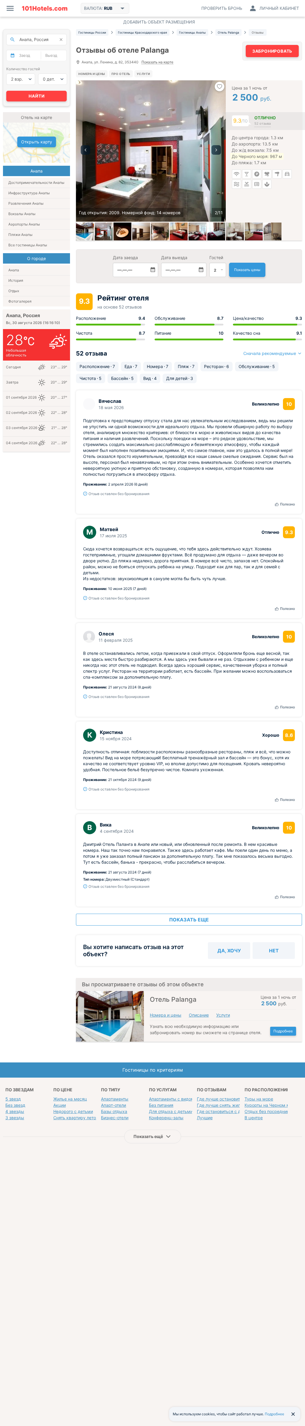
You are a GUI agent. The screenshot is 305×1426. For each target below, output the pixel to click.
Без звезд (15, 1105)
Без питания (161, 1105)
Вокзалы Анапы (21, 214)
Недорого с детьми (73, 1111)
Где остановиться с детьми (225, 1111)
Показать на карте (157, 62)
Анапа (13, 270)
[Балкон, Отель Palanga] (272, 231)
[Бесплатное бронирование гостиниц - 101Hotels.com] (44, 8)
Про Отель (120, 74)
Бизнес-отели (114, 1117)
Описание (199, 1015)
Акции (59, 1105)
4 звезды (14, 1111)
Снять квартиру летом (76, 1117)
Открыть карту (36, 141)
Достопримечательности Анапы (36, 182)
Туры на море (259, 1098)
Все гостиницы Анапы (27, 245)
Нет (274, 951)
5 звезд (13, 1098)
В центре (254, 1117)
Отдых (13, 291)
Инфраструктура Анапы (29, 193)
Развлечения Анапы (25, 203)
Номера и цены (91, 74)
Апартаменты (114, 1098)
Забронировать (272, 51)
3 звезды (14, 1117)
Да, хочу (229, 951)
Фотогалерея (20, 301)
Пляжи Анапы (20, 234)
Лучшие (205, 1117)
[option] (151, 151)
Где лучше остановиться (222, 1098)
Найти (37, 95)
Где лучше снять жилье (221, 1105)
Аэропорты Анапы (24, 224)
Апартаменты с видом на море (180, 1098)
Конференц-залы (166, 1117)
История (15, 280)
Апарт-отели (113, 1105)
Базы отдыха (114, 1111)
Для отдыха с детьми (171, 1111)
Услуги (143, 74)
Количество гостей (23, 69)
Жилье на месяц (70, 1098)
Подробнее (283, 1031)
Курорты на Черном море (271, 1105)
